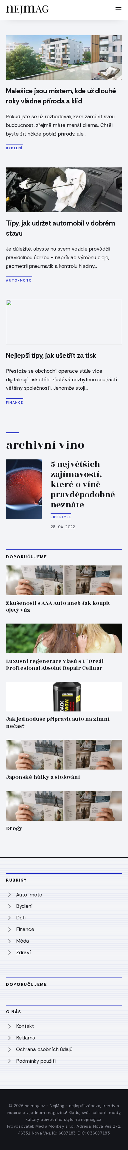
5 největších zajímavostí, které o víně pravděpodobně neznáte (83, 484)
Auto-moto (19, 280)
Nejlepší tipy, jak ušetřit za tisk (51, 355)
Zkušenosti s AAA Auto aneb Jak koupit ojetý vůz (58, 606)
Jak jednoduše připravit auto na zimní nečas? (58, 722)
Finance (14, 402)
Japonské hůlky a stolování (43, 777)
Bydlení (14, 148)
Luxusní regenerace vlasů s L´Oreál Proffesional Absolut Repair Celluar (55, 664)
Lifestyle (61, 517)
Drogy (14, 828)
